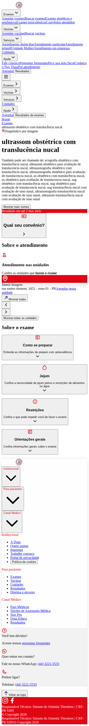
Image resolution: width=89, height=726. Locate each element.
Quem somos (19, 546)
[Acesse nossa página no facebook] (12, 703)
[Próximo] (6, 312)
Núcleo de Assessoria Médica (30, 611)
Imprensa (16, 550)
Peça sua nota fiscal (61, 63)
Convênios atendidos (60, 22)
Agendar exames (13, 18)
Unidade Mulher (22, 48)
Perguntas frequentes (34, 63)
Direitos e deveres (22, 592)
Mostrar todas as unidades (20, 318)
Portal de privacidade (24, 557)
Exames (8, 14)
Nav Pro (16, 614)
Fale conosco (11, 63)
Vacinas (8, 29)
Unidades (8, 52)
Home (6, 119)
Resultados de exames (29, 115)
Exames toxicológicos (31, 22)
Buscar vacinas (35, 33)
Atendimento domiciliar (18, 44)
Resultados (22, 71)
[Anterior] (6, 305)
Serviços (8, 40)
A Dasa (15, 542)
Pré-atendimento (29, 67)
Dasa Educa (18, 618)
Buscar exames (35, 18)
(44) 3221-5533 (48, 664)
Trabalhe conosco (22, 553)
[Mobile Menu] (6, 77)
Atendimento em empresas (52, 48)
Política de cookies (24, 561)
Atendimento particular (49, 44)
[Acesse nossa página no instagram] (5, 703)
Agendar (8, 71)
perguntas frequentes (36, 643)
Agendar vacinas (13, 33)
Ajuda (7, 59)
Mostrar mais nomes (16, 206)
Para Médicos (19, 607)
